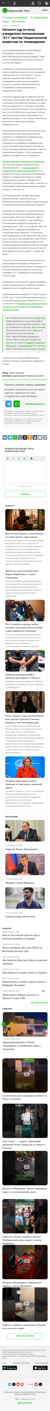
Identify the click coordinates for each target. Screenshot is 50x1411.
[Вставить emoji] (31, 458)
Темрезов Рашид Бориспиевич (21, 849)
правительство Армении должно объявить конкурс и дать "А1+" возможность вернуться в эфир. (24, 306)
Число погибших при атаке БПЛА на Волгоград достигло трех (22, 949)
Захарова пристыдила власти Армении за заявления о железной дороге (23, 784)
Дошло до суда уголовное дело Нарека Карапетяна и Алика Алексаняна (21, 574)
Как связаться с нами (20, 1363)
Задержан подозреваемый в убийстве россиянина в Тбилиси (22, 676)
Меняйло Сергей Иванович (20, 882)
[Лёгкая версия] (14, 3)
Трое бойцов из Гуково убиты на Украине (24, 972)
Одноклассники (25, 346)
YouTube (41, 349)
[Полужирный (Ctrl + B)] (7, 458)
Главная (5, 21)
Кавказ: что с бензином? (16, 17)
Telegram (36, 330)
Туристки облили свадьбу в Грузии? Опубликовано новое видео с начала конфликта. (22, 1240)
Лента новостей (18, 21)
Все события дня (39, 1003)
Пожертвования (41, 1363)
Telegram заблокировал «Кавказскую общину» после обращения (22, 1284)
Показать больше (25, 1336)
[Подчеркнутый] (19, 458)
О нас (4, 1363)
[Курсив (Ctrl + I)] (13, 458)
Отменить (25, 494)
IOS (43, 318)
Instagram (40, 343)
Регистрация (25, 486)
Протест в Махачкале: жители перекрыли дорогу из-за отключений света (24, 1190)
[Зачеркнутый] (24, 458)
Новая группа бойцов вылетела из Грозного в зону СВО (20, 996)
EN (9, 3)
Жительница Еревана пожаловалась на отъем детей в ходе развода (24, 535)
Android (36, 318)
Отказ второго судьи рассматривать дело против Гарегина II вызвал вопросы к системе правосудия (24, 719)
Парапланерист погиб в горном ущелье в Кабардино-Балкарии (24, 983)
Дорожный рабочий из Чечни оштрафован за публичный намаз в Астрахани (22, 1046)
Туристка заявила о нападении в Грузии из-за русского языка (23, 1326)
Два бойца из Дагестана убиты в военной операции (24, 961)
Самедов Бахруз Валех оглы (20, 916)
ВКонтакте (11, 346)
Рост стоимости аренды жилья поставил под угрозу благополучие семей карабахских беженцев (24, 627)
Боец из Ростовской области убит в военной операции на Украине (21, 936)
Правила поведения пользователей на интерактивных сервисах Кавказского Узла (25, 1393)
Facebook (29, 343)
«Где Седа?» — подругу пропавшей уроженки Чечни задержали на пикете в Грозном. (23, 1144)
